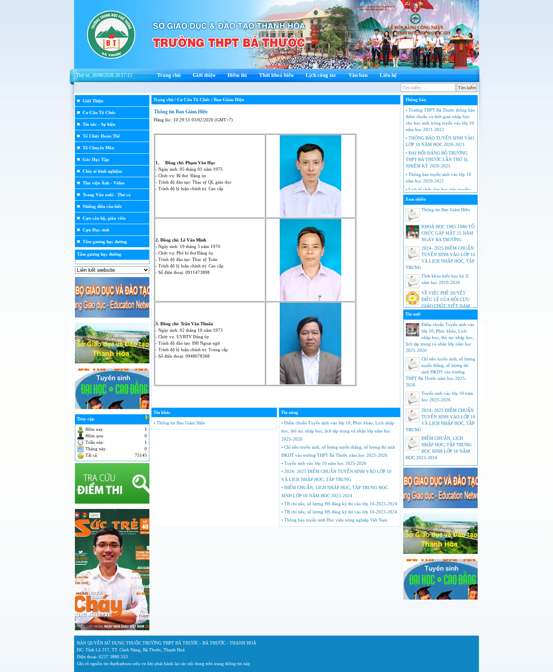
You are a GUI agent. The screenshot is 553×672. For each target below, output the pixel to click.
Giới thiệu (204, 75)
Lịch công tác (321, 75)
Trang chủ (169, 75)
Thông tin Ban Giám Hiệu (181, 111)
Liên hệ (388, 75)
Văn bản (358, 75)
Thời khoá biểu (276, 75)
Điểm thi (237, 75)
